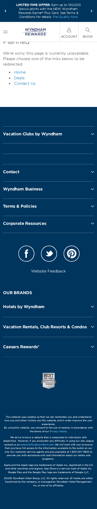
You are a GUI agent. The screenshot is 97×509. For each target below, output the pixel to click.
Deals (19, 78)
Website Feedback (48, 271)
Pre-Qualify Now (65, 17)
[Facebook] (26, 254)
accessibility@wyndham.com (37, 444)
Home (20, 72)
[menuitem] (5, 32)
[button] (5, 10)
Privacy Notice (58, 431)
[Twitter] (49, 254)
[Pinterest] (71, 254)
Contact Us (25, 83)
